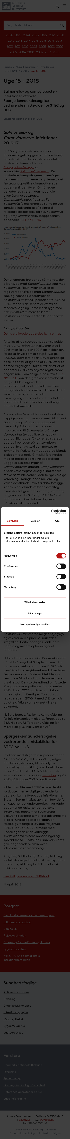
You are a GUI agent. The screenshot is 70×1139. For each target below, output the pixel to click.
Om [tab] (57, 520)
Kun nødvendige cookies (35, 624)
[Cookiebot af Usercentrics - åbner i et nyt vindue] (51, 511)
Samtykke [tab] (13, 520)
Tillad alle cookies (35, 602)
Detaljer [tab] (35, 520)
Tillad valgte (35, 613)
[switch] (61, 566)
